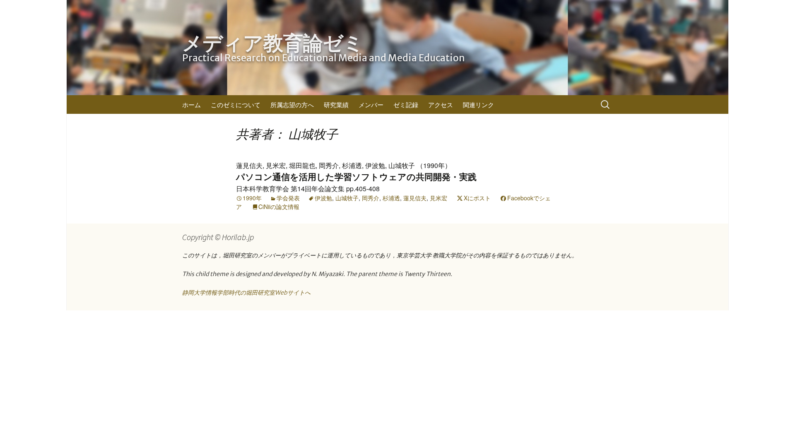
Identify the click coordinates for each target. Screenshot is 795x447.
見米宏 (438, 198)
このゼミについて (235, 104)
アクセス (440, 104)
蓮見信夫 (414, 198)
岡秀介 (370, 198)
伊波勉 (323, 198)
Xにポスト (477, 198)
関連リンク (478, 104)
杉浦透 (391, 198)
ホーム (191, 104)
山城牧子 (347, 198)
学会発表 (288, 198)
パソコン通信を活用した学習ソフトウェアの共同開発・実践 (356, 177)
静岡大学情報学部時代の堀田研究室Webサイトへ (246, 292)
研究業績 (336, 104)
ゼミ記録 (405, 104)
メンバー (371, 104)
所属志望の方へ (292, 104)
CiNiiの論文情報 (278, 206)
